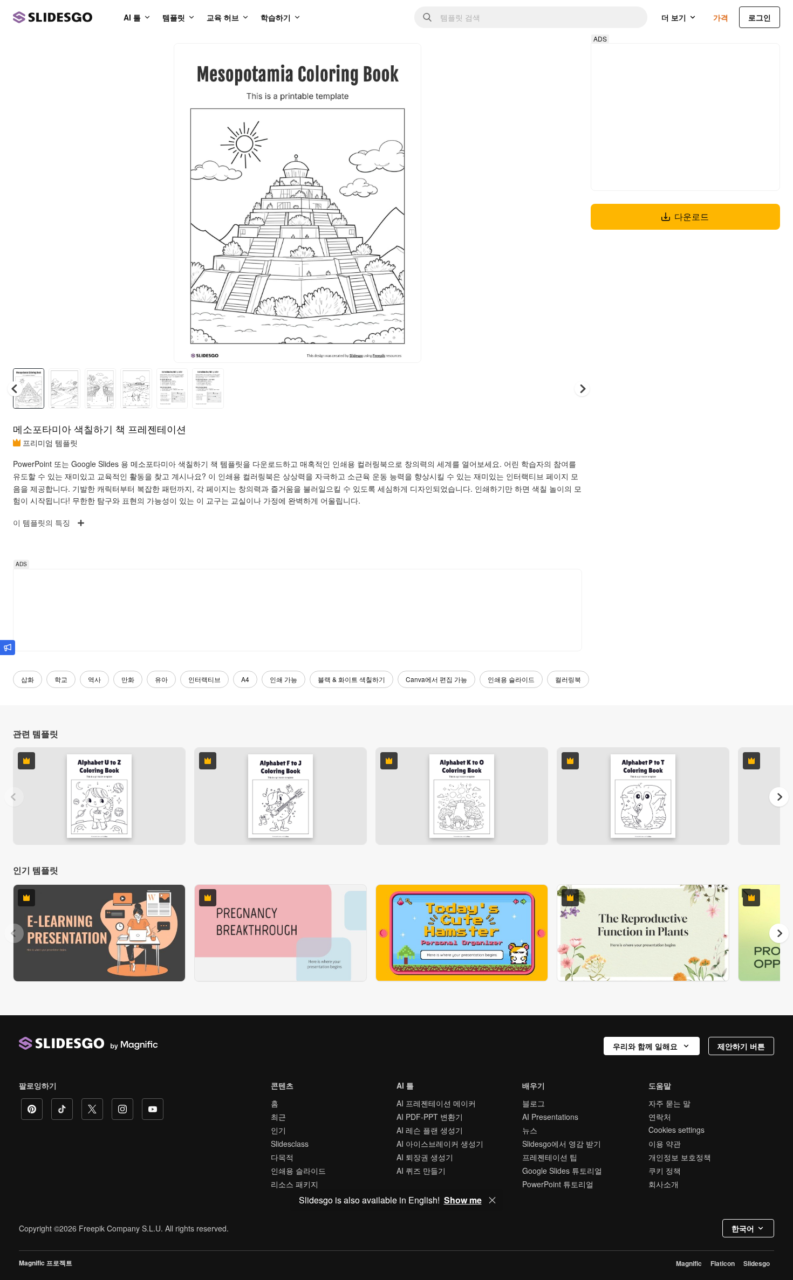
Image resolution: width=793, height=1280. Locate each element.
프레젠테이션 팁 (549, 1157)
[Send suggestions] (7, 647)
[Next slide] (405, 203)
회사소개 (663, 1184)
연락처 (659, 1116)
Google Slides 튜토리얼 (562, 1170)
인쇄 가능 (283, 679)
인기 (278, 1130)
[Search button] (427, 17)
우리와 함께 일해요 (645, 1046)
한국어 (743, 1228)
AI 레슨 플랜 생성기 (429, 1130)
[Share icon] (403, 60)
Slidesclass (290, 1143)
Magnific (689, 1263)
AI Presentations (550, 1116)
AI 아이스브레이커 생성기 (439, 1143)
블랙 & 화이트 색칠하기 (351, 679)
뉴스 (529, 1130)
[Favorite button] (375, 60)
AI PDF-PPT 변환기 (429, 1116)
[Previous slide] (14, 797)
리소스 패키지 (294, 1184)
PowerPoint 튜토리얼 (557, 1184)
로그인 (759, 17)
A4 (245, 679)
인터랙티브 (204, 679)
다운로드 (691, 216)
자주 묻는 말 (669, 1103)
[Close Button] (492, 1200)
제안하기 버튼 (741, 1046)
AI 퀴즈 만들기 (421, 1170)
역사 (94, 679)
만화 (127, 679)
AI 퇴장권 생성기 (424, 1157)
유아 (161, 679)
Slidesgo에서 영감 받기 (561, 1143)
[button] (582, 388)
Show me (463, 1200)
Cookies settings (676, 1129)
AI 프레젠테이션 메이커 (436, 1103)
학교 (60, 679)
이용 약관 (664, 1143)
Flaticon (722, 1263)
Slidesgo (756, 1263)
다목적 (282, 1157)
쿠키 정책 (664, 1170)
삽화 (27, 679)
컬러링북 (568, 679)
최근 (278, 1116)
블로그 (533, 1103)
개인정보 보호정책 (679, 1157)
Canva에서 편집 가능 (436, 679)
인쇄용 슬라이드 (511, 679)
